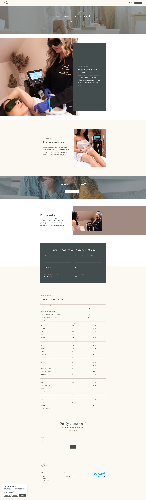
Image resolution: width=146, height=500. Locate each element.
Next (73, 446)
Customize (7, 495)
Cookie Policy (11, 492)
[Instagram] (132, 2)
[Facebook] (130, 2)
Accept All (22, 495)
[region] (14, 491)
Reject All (15, 495)
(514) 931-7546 (73, 430)
